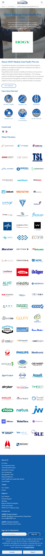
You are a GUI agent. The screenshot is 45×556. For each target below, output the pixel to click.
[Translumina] (7, 180)
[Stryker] (7, 387)
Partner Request (7, 499)
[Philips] (22, 352)
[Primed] (7, 352)
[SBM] (37, 295)
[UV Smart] (37, 226)
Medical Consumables (22, 120)
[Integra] (7, 364)
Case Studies (6, 481)
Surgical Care (22, 104)
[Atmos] (22, 375)
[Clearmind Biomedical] (22, 146)
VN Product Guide (7, 506)
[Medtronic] (37, 352)
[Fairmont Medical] (22, 341)
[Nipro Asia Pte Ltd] (37, 261)
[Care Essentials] (37, 318)
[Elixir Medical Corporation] (37, 238)
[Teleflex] (22, 421)
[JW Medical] (37, 410)
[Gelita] (22, 318)
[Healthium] (37, 203)
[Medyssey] (22, 295)
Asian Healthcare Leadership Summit (13, 479)
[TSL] (37, 157)
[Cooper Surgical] (7, 375)
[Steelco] (7, 318)
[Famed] (22, 203)
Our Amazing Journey (8, 466)
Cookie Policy (29, 547)
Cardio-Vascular (36, 119)
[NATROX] (7, 203)
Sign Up (34, 534)
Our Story (5, 463)
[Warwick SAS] (22, 329)
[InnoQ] (37, 306)
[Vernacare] (22, 387)
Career (4, 490)
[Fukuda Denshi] (7, 433)
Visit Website (8, 86)
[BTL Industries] (22, 238)
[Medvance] (22, 180)
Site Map (4, 501)
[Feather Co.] (22, 272)
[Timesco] (37, 387)
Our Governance (7, 472)
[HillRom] (7, 421)
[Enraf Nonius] (7, 329)
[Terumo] (37, 249)
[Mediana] (37, 283)
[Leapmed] (7, 169)
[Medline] (7, 226)
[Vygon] (7, 410)
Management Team (7, 475)
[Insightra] (22, 226)
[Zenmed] (7, 157)
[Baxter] (7, 249)
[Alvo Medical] (7, 283)
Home (3, 6)
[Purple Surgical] (37, 341)
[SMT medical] (7, 306)
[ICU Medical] (22, 433)
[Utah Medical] (37, 192)
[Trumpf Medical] (37, 398)
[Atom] (7, 444)
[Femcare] (22, 364)
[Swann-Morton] (37, 329)
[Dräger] (37, 272)
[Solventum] (37, 169)
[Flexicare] (37, 215)
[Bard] (22, 306)
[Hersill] (22, 169)
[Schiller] (7, 398)
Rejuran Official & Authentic (10, 503)
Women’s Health (8, 104)
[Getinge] (22, 249)
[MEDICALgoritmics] (37, 180)
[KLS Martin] (7, 295)
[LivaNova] (7, 272)
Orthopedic (36, 104)
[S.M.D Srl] (22, 261)
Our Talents (5, 488)
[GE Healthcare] (37, 421)
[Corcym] (37, 146)
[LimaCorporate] (7, 215)
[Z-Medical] (22, 215)
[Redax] (22, 444)
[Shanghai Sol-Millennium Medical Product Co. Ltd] (7, 261)
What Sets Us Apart (8, 470)
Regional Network (7, 477)
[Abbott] (7, 192)
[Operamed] (7, 146)
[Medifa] (22, 283)
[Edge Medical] (22, 157)
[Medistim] (22, 192)
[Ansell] (37, 375)
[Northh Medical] (7, 238)
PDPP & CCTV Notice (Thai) (10, 508)
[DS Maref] (37, 364)
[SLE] (37, 433)
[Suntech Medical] (22, 398)
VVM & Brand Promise (8, 468)
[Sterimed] (7, 341)
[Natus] (22, 410)
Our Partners (11, 6)
